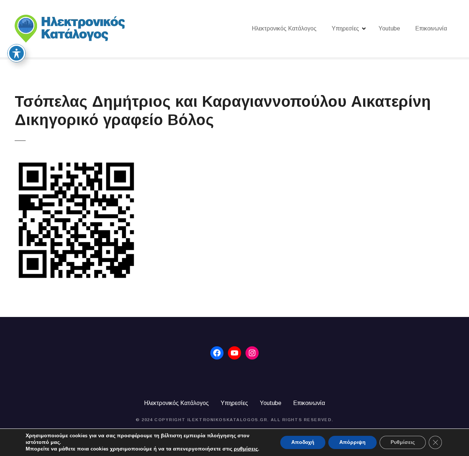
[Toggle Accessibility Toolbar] (16, 53)
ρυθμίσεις (246, 449)
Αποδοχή (302, 442)
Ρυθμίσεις (403, 442)
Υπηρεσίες (345, 28)
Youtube (389, 28)
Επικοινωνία (431, 28)
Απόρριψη (352, 442)
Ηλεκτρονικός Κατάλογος (284, 28)
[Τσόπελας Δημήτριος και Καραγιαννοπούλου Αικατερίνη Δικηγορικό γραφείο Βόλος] (76, 163)
